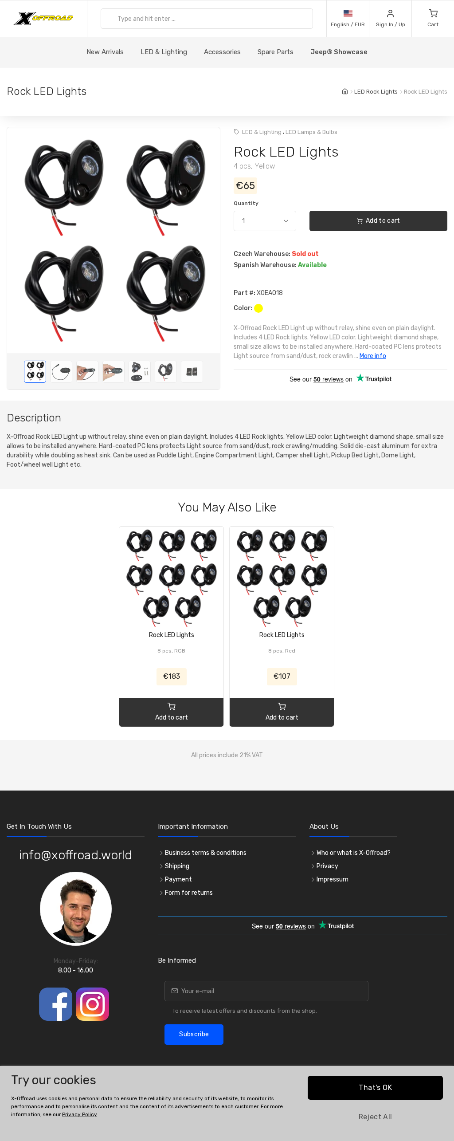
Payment (178, 879)
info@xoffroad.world (75, 855)
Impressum (332, 879)
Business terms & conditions (206, 853)
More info (373, 356)
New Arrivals (105, 52)
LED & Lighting (164, 52)
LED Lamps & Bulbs (311, 132)
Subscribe (194, 1034)
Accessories (222, 52)
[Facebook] (55, 1004)
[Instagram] (92, 1004)
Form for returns (189, 893)
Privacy (327, 866)
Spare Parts (276, 52)
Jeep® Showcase (339, 52)
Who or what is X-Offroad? (354, 853)
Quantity (246, 203)
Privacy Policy (79, 1114)
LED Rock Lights (376, 91)
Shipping (177, 866)
